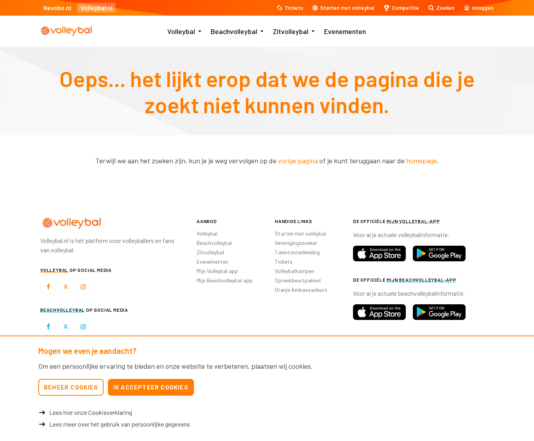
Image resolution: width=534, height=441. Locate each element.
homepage (421, 160)
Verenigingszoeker (296, 242)
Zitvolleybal (290, 31)
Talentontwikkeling (297, 252)
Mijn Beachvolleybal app (225, 280)
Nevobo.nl (57, 7)
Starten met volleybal (300, 233)
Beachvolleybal (234, 31)
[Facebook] (48, 287)
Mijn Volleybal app (217, 271)
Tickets (283, 261)
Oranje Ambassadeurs (301, 289)
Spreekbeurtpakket (298, 280)
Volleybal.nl (97, 7)
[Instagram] (83, 287)
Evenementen (345, 31)
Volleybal (181, 31)
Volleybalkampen (294, 271)
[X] (65, 287)
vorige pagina (298, 160)
